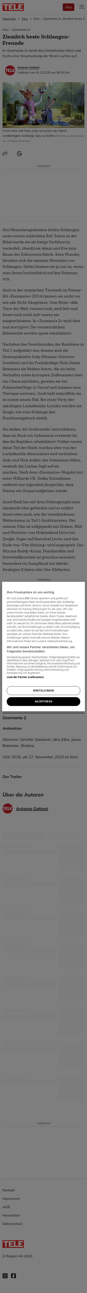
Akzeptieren (43, 701)
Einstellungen (43, 690)
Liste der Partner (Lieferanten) (25, 677)
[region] (43, 646)
